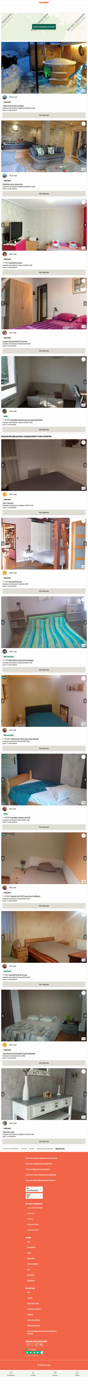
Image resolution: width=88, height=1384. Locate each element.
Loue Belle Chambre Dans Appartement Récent (26, 420)
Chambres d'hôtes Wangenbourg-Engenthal (41, 1175)
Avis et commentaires (33, 1325)
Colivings (30, 1219)
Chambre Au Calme (15, 263)
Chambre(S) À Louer (15, 582)
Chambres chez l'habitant (35, 1208)
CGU (28, 1269)
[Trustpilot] (34, 1355)
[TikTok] (36, 1345)
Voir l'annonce (44, 115)
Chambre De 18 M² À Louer (18, 975)
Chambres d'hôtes (32, 1224)
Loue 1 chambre (8, 503)
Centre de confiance (33, 1320)
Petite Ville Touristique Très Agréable (21, 660)
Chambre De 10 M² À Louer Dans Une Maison (25, 896)
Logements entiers (33, 1230)
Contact (29, 1298)
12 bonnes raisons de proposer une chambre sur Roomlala (42, 1332)
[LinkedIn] (41, 1345)
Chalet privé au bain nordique (13, 106)
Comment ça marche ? (34, 1309)
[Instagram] (32, 1345)
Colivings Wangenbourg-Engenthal (38, 1169)
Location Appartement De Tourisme (15, 341)
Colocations (31, 1213)
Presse (29, 1253)
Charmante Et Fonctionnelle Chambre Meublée (19, 1053)
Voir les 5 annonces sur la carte (43, 27)
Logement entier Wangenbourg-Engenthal (40, 1180)
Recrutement (31, 1247)
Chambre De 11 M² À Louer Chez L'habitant (25, 739)
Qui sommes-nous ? (33, 1303)
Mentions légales (32, 1264)
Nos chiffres (30, 1275)
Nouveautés (31, 1280)
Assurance (30, 1314)
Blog (28, 1242)
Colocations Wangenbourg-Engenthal (39, 1164)
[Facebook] (27, 1345)
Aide (28, 1292)
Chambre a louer (8, 1132)
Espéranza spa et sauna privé (13, 184)
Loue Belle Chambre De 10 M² (20, 817)
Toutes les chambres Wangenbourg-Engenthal (41, 1158)
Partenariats (30, 1258)
